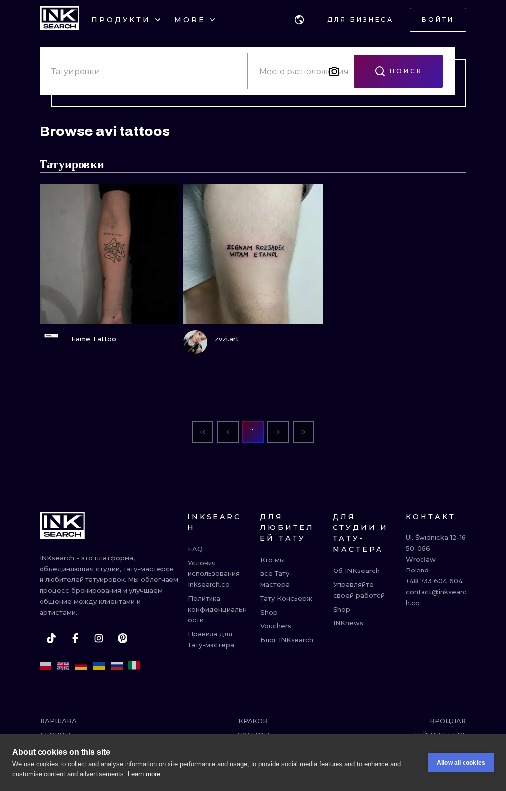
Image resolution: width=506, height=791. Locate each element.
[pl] (45, 666)
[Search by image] (334, 71)
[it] (134, 666)
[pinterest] (122, 638)
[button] (299, 20)
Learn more (144, 774)
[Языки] (299, 20)
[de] (81, 666)
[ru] (117, 666)
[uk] (99, 666)
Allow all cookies (461, 762)
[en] (63, 666)
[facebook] (75, 638)
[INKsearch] (60, 20)
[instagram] (99, 638)
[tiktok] (51, 638)
